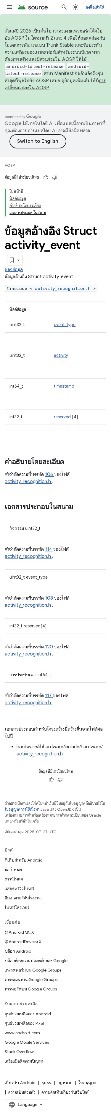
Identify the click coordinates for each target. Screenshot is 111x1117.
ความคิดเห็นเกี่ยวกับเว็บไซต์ (65, 1092)
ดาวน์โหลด (14, 879)
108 (49, 598)
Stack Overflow (19, 1051)
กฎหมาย (65, 1082)
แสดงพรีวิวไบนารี (19, 888)
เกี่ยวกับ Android (20, 1082)
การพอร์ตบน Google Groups (31, 989)
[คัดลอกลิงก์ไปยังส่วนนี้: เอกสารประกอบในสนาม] (81, 507)
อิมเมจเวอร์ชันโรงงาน (23, 898)
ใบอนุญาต (87, 1082)
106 (49, 474)
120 (49, 647)
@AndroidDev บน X (23, 941)
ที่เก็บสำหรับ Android (24, 860)
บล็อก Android (18, 951)
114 (49, 549)
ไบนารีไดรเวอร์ (17, 907)
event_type (64, 324)
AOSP (10, 165)
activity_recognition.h (64, 288)
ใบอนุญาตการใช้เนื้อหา (22, 809)
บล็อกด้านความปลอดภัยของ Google (36, 960)
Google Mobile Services (27, 1042)
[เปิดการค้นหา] (64, 7)
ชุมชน (46, 1082)
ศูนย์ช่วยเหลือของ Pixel (24, 1023)
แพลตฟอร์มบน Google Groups (33, 970)
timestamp (64, 386)
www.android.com (22, 1032)
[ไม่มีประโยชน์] (54, 177)
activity (61, 355)
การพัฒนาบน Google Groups (31, 979)
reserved (63, 417)
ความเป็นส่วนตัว (22, 1092)
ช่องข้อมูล (14, 270)
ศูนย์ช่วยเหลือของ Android (28, 1013)
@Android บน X (19, 932)
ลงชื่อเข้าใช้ (95, 7)
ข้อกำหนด (13, 869)
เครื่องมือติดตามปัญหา (24, 1061)
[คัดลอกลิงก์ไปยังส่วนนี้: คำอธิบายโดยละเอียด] (72, 462)
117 (49, 696)
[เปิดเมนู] (9, 7)
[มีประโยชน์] (45, 177)
